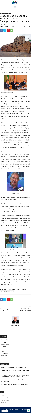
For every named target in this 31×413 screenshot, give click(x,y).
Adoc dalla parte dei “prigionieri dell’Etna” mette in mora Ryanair (14, 385)
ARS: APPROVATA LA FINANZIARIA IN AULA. (25, 309)
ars (5, 289)
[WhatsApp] (11, 30)
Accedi (2, 395)
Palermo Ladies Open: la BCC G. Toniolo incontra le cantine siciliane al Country (15, 371)
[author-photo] (15, 323)
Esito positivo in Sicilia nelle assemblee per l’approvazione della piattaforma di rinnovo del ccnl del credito (15, 376)
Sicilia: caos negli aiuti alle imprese (6, 309)
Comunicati (4, 340)
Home (1, 11)
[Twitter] (4, 30)
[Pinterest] (8, 30)
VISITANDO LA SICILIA (6, 358)
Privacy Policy (5, 410)
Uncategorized (4, 355)
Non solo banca (5, 344)
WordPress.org (4, 402)
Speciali (3, 351)
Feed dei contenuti (5, 398)
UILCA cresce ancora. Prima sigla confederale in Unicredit (14, 367)
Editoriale (3, 342)
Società (3, 349)
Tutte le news (7, 11)
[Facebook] (1, 30)
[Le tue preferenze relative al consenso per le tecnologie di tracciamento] (28, 410)
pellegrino (24, 289)
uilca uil (12, 291)
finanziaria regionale (11, 289)
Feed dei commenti (6, 400)
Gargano (18, 289)
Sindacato (13, 11)
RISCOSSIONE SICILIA (5, 291)
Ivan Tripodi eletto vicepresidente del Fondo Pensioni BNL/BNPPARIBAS (13, 380)
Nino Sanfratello (4, 26)
